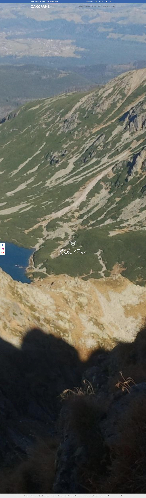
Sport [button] (94, 6)
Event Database (35, 1)
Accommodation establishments (49, 1)
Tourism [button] (87, 6)
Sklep (113, 6)
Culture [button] (81, 6)
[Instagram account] (2, 249)
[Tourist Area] (40, 6)
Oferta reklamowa (104, 6)
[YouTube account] (2, 253)
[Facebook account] (2, 245)
